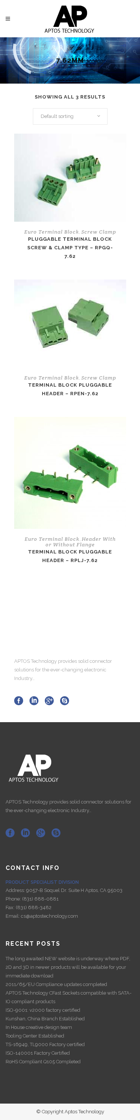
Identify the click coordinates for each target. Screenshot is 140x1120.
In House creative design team (39, 1027)
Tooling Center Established (35, 1036)
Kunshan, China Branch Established (45, 1018)
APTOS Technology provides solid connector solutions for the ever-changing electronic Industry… (63, 669)
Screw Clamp (98, 231)
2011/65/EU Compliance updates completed (56, 984)
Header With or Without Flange (81, 542)
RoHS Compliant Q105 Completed (43, 1061)
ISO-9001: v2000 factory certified (43, 1010)
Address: (16, 890)
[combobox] (70, 116)
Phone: (14, 899)
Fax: (11, 907)
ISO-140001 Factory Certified (38, 1053)
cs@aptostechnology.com (49, 916)
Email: (13, 916)
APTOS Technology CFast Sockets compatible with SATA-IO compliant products (68, 997)
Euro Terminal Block (51, 231)
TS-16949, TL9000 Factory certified (45, 1044)
